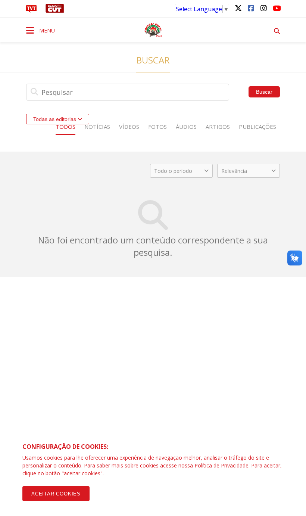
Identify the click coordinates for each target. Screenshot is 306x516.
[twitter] (238, 8)
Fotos (157, 126)
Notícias (97, 126)
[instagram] (263, 8)
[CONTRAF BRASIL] (153, 30)
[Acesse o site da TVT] (31, 10)
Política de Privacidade (221, 465)
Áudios (186, 126)
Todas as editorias (55, 119)
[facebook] (251, 8)
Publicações (257, 126)
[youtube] (276, 8)
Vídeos (129, 126)
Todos (65, 126)
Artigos (218, 126)
